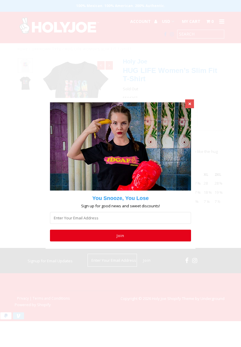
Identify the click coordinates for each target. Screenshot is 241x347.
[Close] (189, 103)
